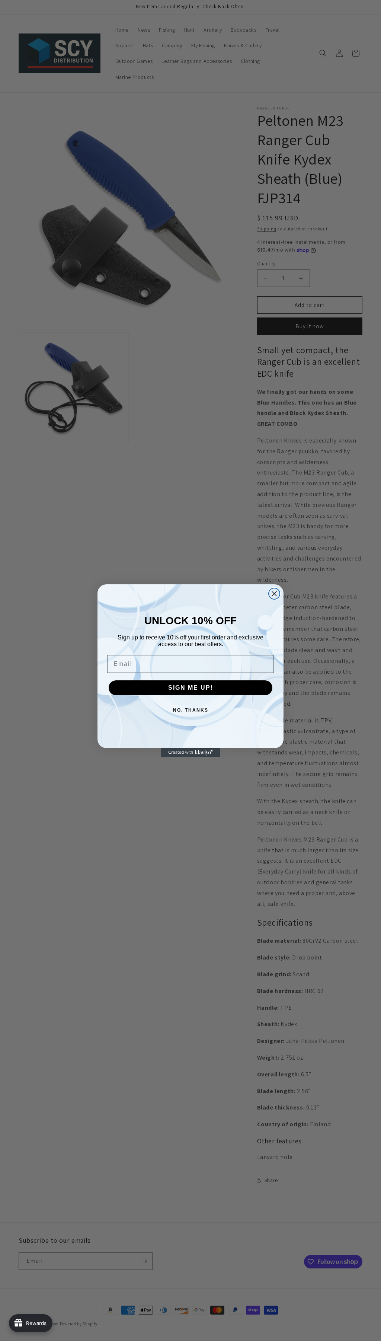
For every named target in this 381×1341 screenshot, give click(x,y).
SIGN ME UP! (190, 687)
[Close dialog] (274, 593)
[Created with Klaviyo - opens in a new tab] (190, 752)
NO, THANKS (190, 710)
